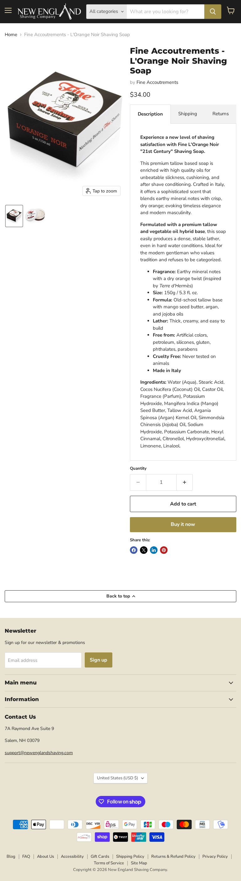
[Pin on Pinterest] (164, 550)
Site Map (139, 863)
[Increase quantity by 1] (185, 482)
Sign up (98, 660)
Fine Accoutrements (157, 82)
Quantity (138, 468)
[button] (14, 216)
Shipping (187, 114)
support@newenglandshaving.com (39, 753)
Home (11, 34)
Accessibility (72, 856)
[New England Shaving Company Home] (49, 11)
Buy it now (183, 524)
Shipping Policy (130, 856)
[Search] (212, 11)
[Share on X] (143, 550)
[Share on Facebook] (133, 550)
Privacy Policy (215, 856)
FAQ (26, 856)
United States (117, 778)
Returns (220, 114)
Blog (11, 856)
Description (150, 114)
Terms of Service (109, 863)
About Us (45, 856)
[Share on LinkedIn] (154, 550)
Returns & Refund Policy (173, 856)
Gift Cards (100, 856)
